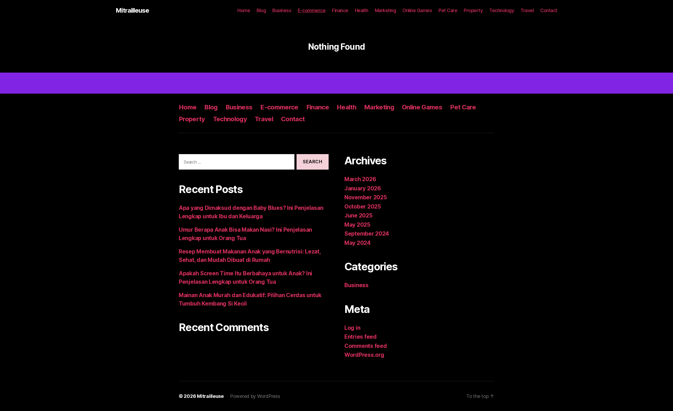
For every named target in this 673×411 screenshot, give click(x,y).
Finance (340, 10)
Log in (352, 327)
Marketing (385, 10)
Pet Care (448, 10)
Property (473, 10)
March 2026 (360, 179)
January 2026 (362, 188)
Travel (527, 10)
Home (243, 10)
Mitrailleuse (132, 10)
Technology (501, 10)
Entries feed (360, 336)
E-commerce (311, 10)
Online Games (417, 10)
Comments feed (365, 346)
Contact (548, 10)
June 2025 (358, 215)
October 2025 (362, 206)
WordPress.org (364, 355)
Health (361, 10)
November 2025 (365, 197)
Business (281, 10)
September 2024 (366, 233)
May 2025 (357, 224)
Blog (261, 10)
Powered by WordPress (255, 396)
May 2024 (357, 243)
